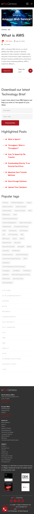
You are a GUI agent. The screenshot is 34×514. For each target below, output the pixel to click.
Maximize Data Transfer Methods (17, 173)
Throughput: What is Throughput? (16, 146)
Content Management (9, 222)
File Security (12, 230)
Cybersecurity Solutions (9, 507)
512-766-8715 (4, 402)
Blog (4, 306)
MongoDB (21, 246)
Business (6, 311)
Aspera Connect (7, 206)
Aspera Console (21, 206)
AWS (30, 210)
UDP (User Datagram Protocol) (21, 274)
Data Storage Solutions (17, 181)
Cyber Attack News (25, 222)
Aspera (4, 29)
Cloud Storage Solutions (10, 218)
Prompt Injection (8, 254)
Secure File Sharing (21, 254)
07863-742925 (4, 416)
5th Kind (5, 202)
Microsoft (17, 242)
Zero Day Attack (18, 278)
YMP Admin (8, 41)
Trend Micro (26, 270)
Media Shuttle (7, 242)
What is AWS (12, 35)
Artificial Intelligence (17, 202)
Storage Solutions (11, 359)
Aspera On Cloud (20, 210)
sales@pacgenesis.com (6, 400)
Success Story (9, 364)
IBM (9, 29)
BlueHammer (6, 214)
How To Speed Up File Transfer (16, 155)
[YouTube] (22, 500)
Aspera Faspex (7, 210)
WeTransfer (6, 278)
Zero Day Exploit (7, 282)
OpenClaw (6, 250)
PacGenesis (15, 250)
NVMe (29, 246)
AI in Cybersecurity (11, 295)
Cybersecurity (7, 226)
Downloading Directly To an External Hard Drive (19, 164)
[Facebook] (15, 500)
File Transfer (23, 230)
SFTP (25, 258)
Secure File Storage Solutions (11, 258)
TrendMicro (16, 270)
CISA (15, 214)
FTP (4, 234)
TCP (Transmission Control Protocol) (13, 266)
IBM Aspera (6, 238)
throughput (6, 270)
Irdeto (15, 238)
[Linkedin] (11, 500)
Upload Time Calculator (17, 187)
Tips (4, 369)
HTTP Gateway (13, 234)
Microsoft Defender (8, 246)
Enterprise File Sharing (21, 226)
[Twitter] (18, 500)
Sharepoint (6, 262)
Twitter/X (5, 274)
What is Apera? (14, 139)
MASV (22, 238)
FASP (4, 230)
